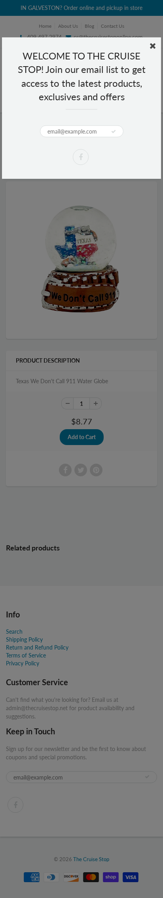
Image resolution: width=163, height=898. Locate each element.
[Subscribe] (113, 131)
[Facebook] (81, 157)
